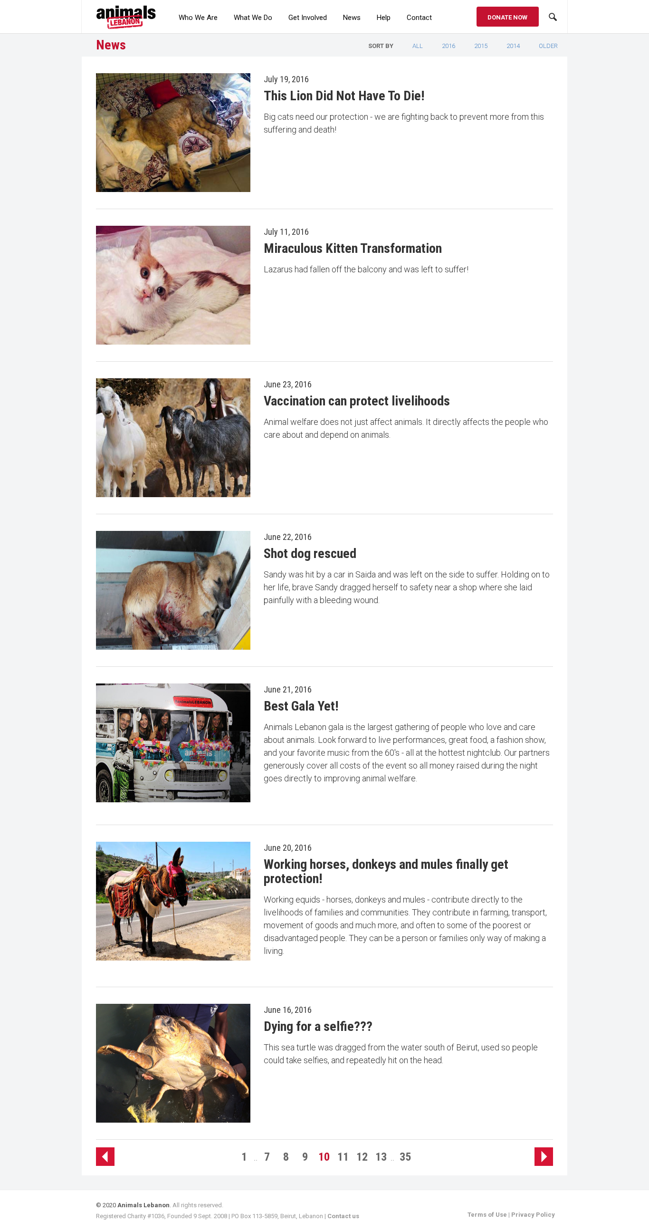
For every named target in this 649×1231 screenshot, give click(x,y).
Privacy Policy (533, 1214)
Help (384, 17)
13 (381, 1157)
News (352, 17)
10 (324, 1157)
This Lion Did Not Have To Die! (344, 96)
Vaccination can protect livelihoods (357, 401)
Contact (419, 17)
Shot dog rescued (310, 553)
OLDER (548, 45)
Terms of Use (487, 1214)
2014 (513, 45)
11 (343, 1157)
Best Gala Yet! (301, 706)
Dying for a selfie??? (318, 1026)
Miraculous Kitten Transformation (353, 248)
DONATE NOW (507, 17)
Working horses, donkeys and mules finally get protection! (386, 871)
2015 (480, 45)
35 (405, 1157)
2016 (448, 45)
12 (362, 1157)
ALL (417, 45)
